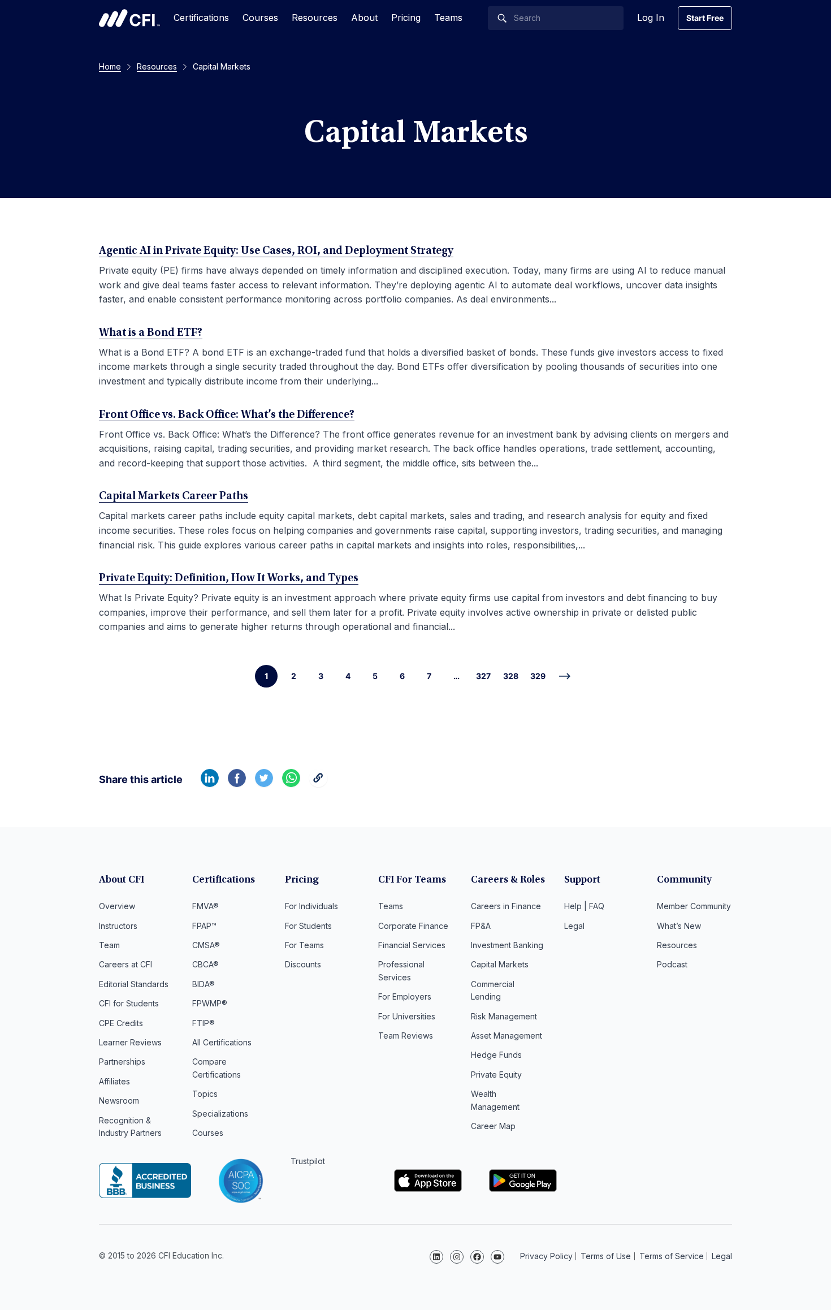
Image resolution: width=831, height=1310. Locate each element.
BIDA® (203, 984)
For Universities (406, 1016)
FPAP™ (204, 926)
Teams (448, 17)
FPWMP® (209, 1003)
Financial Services (411, 945)
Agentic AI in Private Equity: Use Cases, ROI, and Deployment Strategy (276, 251)
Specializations (220, 1113)
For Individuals (311, 906)
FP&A (481, 926)
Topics (205, 1094)
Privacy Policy (546, 1256)
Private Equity (496, 1074)
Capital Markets (500, 964)
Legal (574, 926)
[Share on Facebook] (237, 783)
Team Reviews (405, 1035)
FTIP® (203, 1023)
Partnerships (122, 1061)
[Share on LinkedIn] (210, 783)
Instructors (118, 926)
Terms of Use (606, 1256)
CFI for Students (129, 1003)
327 (483, 676)
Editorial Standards (133, 984)
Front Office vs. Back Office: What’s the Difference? (226, 415)
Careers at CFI (125, 964)
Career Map (493, 1126)
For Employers (404, 996)
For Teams (304, 945)
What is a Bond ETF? (150, 333)
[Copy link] (318, 783)
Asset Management (506, 1035)
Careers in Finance (506, 906)
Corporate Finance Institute (129, 18)
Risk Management (504, 1016)
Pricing (406, 17)
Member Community (694, 906)
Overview (117, 906)
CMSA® (206, 945)
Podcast (672, 964)
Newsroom (119, 1100)
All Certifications (222, 1042)
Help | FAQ (584, 906)
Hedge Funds (496, 1055)
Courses (260, 17)
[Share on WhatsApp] (291, 783)
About (364, 17)
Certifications (201, 17)
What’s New (679, 926)
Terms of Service (671, 1256)
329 (538, 676)
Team (109, 945)
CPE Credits (121, 1023)
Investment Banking (507, 945)
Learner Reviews (130, 1042)
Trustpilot (308, 1161)
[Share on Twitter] (264, 783)
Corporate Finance (413, 926)
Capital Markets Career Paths (173, 496)
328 (510, 676)
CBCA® (205, 964)
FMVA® (205, 906)
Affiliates (114, 1081)
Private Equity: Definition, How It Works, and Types (228, 578)
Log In (650, 17)
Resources (314, 17)
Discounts (303, 964)
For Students (308, 926)
